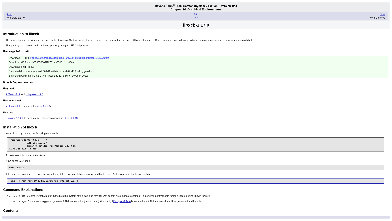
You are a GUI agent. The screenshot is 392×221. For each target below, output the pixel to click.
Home (196, 17)
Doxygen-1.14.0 (14, 118)
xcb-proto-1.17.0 (34, 94)
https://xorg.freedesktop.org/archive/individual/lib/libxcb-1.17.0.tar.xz (69, 58)
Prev (9, 14)
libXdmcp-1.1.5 (14, 106)
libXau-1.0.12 (13, 94)
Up (196, 14)
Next (382, 14)
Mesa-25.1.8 (43, 106)
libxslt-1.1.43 (71, 118)
